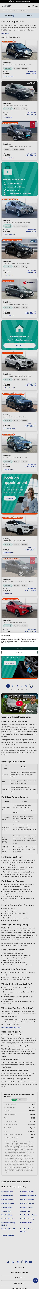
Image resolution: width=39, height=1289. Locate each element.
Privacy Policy (6, 643)
